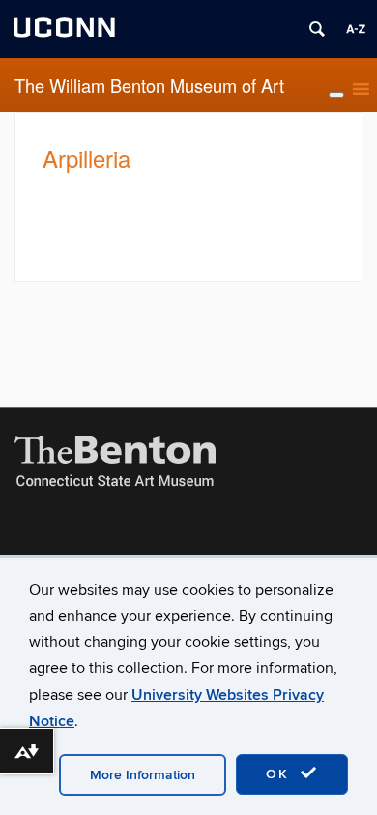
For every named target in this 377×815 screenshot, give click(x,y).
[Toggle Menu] (336, 95)
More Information (142, 775)
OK (280, 774)
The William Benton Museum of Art (149, 85)
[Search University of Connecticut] (317, 29)
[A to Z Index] (355, 29)
